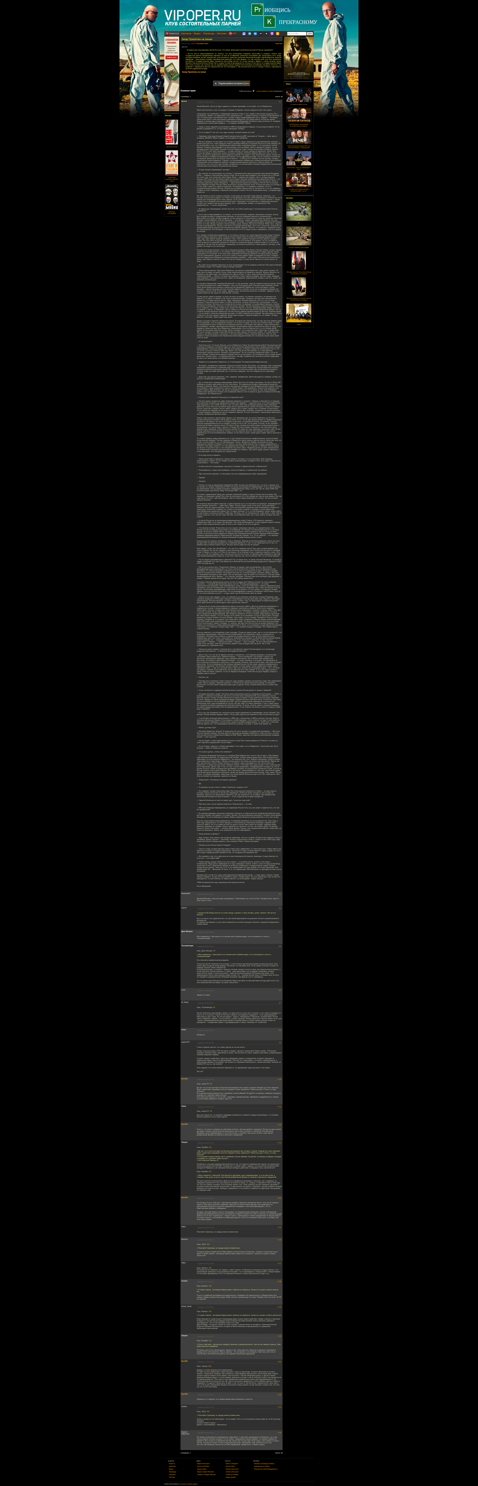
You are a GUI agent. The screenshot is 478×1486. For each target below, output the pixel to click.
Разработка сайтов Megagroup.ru (266, 1469)
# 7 (280, 1003)
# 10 (279, 1079)
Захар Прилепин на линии (196, 39)
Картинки (186, 33)
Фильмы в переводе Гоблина (264, 1463)
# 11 (279, 1107)
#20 (209, 1366)
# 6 (280, 990)
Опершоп (172, 1474)
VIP (234, 33)
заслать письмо (186, 1484)
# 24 (279, 1433)
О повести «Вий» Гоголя (299, 104)
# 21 (279, 1362)
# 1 (280, 102)
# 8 (280, 1030)
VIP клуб (172, 1477)
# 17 (279, 1263)
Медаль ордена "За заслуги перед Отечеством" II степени (299, 273)
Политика (278, 43)
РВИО (299, 324)
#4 (214, 951)
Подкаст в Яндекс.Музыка (206, 1474)
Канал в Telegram (232, 1463)
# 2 (280, 894)
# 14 (279, 1198)
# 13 (279, 1143)
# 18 (279, 1281)
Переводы (209, 33)
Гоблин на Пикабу (232, 1474)
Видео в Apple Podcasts (205, 1472)
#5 (214, 1007)
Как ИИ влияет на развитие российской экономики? (298, 125)
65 (298, 223)
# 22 (279, 1395)
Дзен (246, 83)
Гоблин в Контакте (232, 1472)
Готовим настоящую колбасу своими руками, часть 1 (299, 190)
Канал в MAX (230, 1466)
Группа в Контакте (232, 1469)
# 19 (279, 1307)
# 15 (279, 1227)
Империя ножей (172, 147)
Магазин (221, 33)
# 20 (279, 1336)
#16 (210, 1268)
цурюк (195, 1484)
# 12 (279, 1125)
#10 (210, 1147)
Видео (197, 33)
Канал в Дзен (202, 1469)
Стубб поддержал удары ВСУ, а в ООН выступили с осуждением (298, 147)
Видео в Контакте (203, 1463)
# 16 (279, 1240)
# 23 (279, 1407)
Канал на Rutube (203, 1466)
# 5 (280, 946)
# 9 (280, 1043)
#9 (211, 1084)
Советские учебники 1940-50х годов (172, 179)
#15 (208, 1244)
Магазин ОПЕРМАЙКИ (171, 212)
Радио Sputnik (231, 1477)
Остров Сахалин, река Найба (299, 247)
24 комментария (202, 43)
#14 (210, 1341)
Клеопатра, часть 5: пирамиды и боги (298, 168)
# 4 (280, 932)
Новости (173, 33)
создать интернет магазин (264, 91)
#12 (210, 1171)
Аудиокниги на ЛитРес (262, 1466)
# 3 (280, 908)
